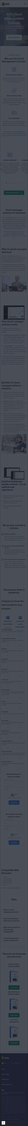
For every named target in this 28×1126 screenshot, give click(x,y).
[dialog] (14, 563)
